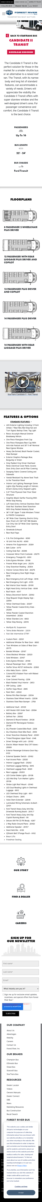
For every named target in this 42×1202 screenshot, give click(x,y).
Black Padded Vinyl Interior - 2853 (20, 682)
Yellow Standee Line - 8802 (17, 619)
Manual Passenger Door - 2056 (19, 664)
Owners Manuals (13, 1092)
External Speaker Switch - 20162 (19, 756)
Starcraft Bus (12, 1070)
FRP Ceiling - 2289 (13, 686)
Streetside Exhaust (14, 529)
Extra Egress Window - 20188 (18, 560)
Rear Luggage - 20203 (15, 772)
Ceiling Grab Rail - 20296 (16, 551)
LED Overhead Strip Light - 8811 (19, 793)
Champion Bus (13, 1060)
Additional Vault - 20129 (16, 707)
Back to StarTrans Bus (23, 35)
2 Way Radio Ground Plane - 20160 (20, 824)
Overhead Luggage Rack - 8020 (19, 769)
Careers (10, 1041)
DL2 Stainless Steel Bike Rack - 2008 (21, 732)
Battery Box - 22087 (14, 713)
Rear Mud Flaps (12, 533)
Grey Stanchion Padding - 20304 (19, 567)
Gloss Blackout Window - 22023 (19, 654)
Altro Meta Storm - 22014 (16, 670)
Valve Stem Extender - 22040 (18, 800)
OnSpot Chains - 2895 (15, 796)
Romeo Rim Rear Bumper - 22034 (20, 695)
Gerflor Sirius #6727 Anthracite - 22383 (22, 667)
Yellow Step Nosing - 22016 (17, 622)
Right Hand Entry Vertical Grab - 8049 (22, 588)
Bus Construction (14, 1110)
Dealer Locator (13, 1085)
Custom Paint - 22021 (15, 639)
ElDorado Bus (12, 1063)
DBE (8, 1100)
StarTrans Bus (12, 1074)
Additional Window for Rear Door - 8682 (22, 642)
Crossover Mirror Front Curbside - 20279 (22, 554)
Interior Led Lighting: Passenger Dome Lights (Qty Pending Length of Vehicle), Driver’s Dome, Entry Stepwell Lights (22, 486)
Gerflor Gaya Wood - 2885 (17, 689)
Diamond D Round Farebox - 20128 (20, 720)
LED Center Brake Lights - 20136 (19, 775)
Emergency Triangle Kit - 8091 (18, 557)
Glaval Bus (11, 1067)
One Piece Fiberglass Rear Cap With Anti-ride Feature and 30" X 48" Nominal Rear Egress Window (22, 446)
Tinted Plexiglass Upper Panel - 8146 (21, 738)
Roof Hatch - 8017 (13, 591)
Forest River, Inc (13, 1048)
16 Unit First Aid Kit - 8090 (17, 541)
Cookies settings (21, 1186)
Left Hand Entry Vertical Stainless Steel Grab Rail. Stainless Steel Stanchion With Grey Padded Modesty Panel (22, 507)
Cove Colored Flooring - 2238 (18, 679)
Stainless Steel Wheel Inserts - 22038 (21, 698)
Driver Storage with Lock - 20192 (19, 741)
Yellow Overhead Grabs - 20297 (19, 604)
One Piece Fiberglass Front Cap (19, 439)
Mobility (10, 1038)
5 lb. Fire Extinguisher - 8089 (18, 538)
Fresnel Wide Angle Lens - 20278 (20, 563)
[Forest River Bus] (7, 2)
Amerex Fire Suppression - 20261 (20, 544)
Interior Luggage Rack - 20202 (18, 763)
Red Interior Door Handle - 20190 (19, 585)
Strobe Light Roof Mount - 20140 (19, 784)
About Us (10, 1030)
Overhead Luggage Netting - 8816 (20, 766)
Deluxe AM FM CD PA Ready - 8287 (20, 820)
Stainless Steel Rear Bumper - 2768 (21, 701)
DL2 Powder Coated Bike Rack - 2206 (21, 729)
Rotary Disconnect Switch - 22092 (20, 595)
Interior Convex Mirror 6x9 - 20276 (20, 570)
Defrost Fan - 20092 (14, 716)
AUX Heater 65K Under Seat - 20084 (21, 710)
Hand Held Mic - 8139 (15, 830)
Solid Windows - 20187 (15, 658)
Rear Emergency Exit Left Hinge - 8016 (22, 579)
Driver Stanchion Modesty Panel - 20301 (22, 735)
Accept (21, 1193)
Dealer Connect (13, 1096)
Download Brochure (21, 52)
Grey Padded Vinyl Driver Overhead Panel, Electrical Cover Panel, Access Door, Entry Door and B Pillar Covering (22, 466)
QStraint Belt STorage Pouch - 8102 (21, 833)
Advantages (11, 1034)
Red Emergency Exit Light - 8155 (19, 582)
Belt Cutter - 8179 (13, 548)
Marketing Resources (15, 1107)
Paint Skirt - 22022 (14, 692)
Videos (9, 1089)
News (9, 1103)
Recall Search (12, 1114)
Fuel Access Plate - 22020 (17, 759)
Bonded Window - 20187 (16, 651)
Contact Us (11, 1045)
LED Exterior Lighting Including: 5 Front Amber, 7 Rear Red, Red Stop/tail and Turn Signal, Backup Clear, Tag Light (22, 428)
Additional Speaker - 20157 (17, 827)
